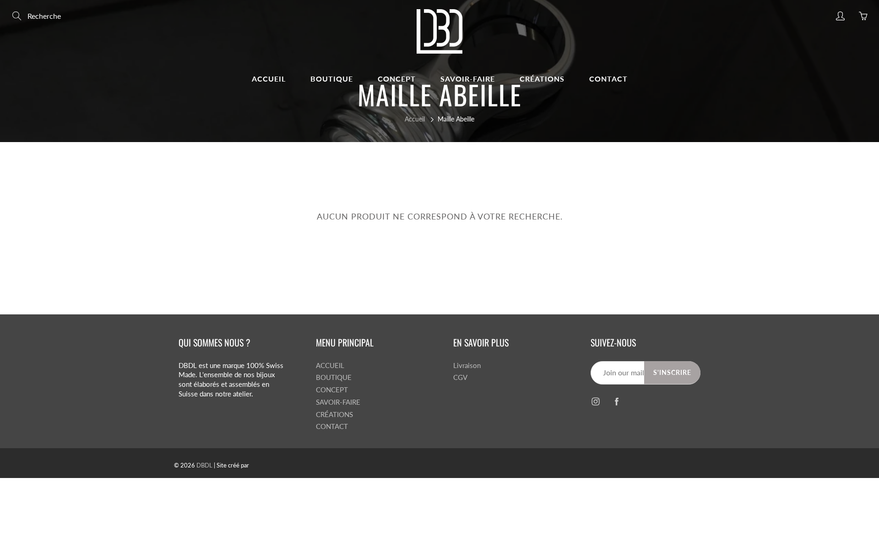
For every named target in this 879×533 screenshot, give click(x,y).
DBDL (204, 465)
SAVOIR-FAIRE (467, 78)
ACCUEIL (269, 78)
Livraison (467, 365)
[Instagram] (595, 402)
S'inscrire (672, 372)
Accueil (415, 119)
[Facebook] (616, 402)
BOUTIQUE (331, 78)
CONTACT (608, 78)
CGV (460, 377)
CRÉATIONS (542, 78)
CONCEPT (397, 78)
